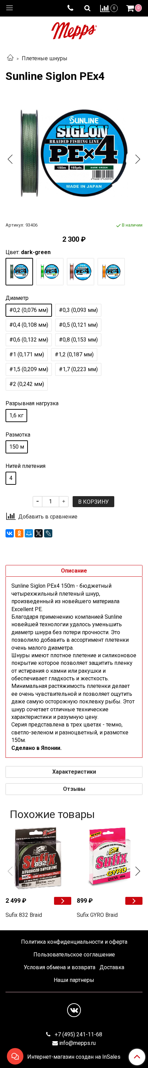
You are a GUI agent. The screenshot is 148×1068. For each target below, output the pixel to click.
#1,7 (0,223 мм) (78, 369)
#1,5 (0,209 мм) (28, 369)
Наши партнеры (74, 980)
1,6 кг (16, 415)
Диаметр (17, 298)
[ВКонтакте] (10, 533)
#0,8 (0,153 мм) (78, 339)
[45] (50, 271)
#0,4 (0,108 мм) (28, 325)
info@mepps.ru (77, 1043)
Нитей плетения (25, 466)
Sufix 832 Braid (24, 915)
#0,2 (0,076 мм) (28, 310)
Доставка (111, 967)
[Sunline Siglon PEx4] (74, 153)
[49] (111, 271)
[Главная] (10, 58)
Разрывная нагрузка (32, 403)
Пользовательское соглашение (74, 954)
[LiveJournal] (48, 533)
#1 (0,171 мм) (26, 354)
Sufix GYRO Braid (97, 915)
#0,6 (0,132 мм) (28, 339)
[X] (38, 533)
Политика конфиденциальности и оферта (74, 942)
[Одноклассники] (19, 533)
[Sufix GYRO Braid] (109, 858)
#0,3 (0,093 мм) (78, 310)
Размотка (18, 435)
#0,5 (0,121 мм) (78, 325)
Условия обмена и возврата (59, 967)
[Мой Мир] (29, 533)
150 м (16, 446)
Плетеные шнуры (44, 58)
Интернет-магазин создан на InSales (73, 1057)
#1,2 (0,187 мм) (74, 354)
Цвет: (28, 252)
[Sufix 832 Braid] (38, 858)
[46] (80, 271)
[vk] (74, 1010)
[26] (19, 271)
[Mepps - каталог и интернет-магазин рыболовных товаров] (74, 29)
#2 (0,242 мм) (26, 384)
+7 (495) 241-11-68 (77, 1034)
